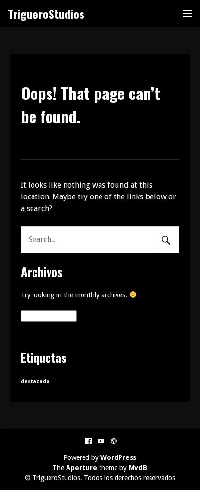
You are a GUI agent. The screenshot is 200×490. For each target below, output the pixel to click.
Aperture (81, 468)
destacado (35, 381)
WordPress (118, 457)
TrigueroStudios (46, 13)
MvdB (138, 468)
